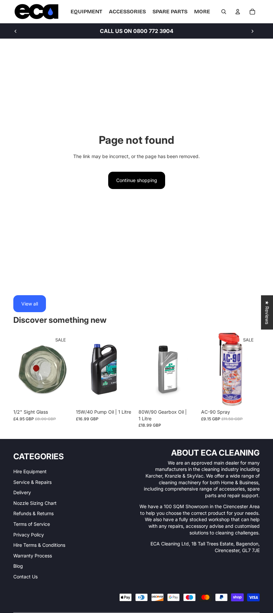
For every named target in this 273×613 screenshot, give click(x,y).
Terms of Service (31, 524)
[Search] (223, 11)
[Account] (237, 11)
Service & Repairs (32, 482)
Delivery (22, 492)
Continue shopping (136, 180)
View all (29, 303)
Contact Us (25, 576)
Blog (18, 566)
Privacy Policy (28, 534)
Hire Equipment (30, 471)
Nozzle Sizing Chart (35, 503)
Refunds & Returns (33, 513)
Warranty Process (32, 555)
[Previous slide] (15, 31)
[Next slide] (252, 31)
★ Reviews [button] (267, 312)
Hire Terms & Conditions (39, 545)
